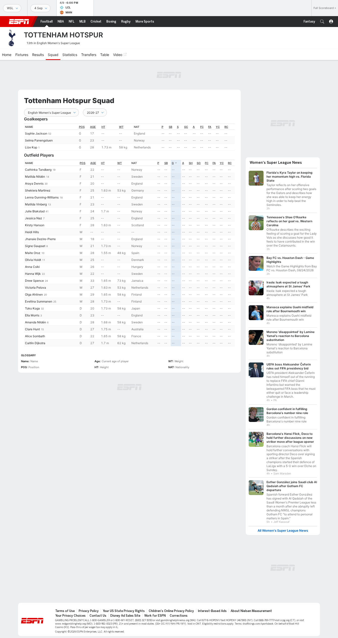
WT (121, 127)
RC (226, 127)
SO (199, 163)
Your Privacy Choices (70, 615)
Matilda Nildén (35, 176)
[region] (129, 137)
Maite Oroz (32, 253)
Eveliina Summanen (38, 301)
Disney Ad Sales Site (125, 615)
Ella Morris (32, 315)
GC (186, 127)
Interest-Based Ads (212, 611)
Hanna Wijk (33, 274)
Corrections (179, 615)
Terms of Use (65, 611)
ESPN (19, 21)
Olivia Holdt (33, 260)
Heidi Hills (32, 232)
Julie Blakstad (35, 211)
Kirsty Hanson (34, 225)
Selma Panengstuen (39, 140)
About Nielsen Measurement (251, 611)
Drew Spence (34, 280)
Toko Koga (32, 308)
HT (103, 127)
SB (170, 127)
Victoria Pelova (35, 287)
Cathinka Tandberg (38, 169)
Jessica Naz (33, 218)
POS (82, 127)
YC (218, 127)
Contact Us (98, 615)
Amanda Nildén (35, 322)
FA (209, 127)
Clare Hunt (32, 329)
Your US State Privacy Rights (124, 611)
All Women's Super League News (283, 530)
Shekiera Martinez (37, 190)
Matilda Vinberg (36, 204)
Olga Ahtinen (34, 294)
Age (93, 127)
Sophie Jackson (36, 133)
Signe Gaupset (35, 246)
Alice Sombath (35, 336)
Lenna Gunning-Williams (42, 197)
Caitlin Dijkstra (35, 343)
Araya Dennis (34, 183)
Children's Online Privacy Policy (171, 611)
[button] (322, 22)
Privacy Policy (89, 611)
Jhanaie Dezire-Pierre (40, 239)
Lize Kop (31, 147)
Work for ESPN (155, 615)
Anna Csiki (32, 267)
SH (191, 163)
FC (202, 127)
